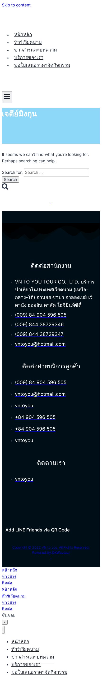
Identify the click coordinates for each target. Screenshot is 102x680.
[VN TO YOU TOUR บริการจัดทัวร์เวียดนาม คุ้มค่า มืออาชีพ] (19, 23)
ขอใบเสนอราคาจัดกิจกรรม (42, 65)
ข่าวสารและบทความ (35, 50)
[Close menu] (3, 630)
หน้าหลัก (23, 34)
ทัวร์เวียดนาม (28, 42)
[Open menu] (7, 97)
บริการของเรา (28, 57)
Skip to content (16, 5)
